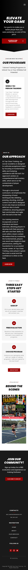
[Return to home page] (5, 5)
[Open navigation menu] (24, 4)
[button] (14, 41)
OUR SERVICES (14, 534)
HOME (14, 527)
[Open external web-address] (14, 561)
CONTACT (14, 538)
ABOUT (14, 531)
